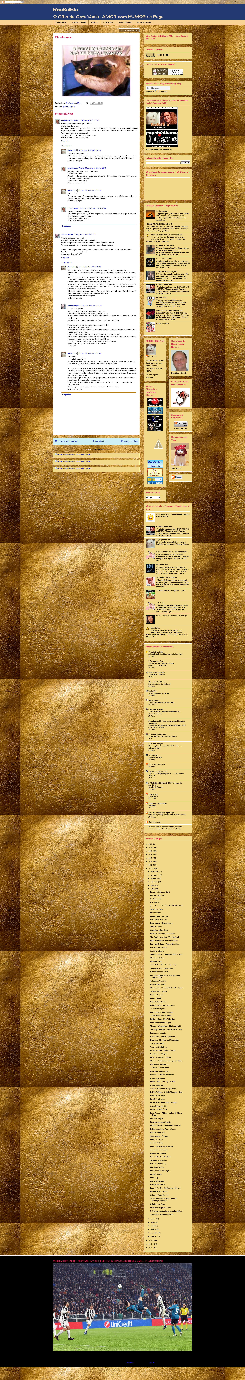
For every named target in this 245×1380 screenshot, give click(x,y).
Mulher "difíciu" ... (158, 926)
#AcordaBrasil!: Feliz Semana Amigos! (162, 736)
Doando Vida (153, 700)
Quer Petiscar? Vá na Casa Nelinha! (164, 940)
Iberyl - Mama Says (157, 895)
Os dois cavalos (162, 211)
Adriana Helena (67, 235)
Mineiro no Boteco (157, 957)
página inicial (61, 22)
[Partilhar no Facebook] (99, 103)
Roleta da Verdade (157, 1181)
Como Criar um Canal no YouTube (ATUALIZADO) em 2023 (161, 664)
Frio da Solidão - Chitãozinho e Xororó (165, 1125)
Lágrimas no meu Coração (160, 1122)
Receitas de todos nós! (156, 672)
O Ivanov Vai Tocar (157, 1095)
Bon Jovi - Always (157, 1167)
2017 (151, 858)
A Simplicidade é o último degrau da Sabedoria (165, 654)
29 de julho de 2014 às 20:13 (90, 150)
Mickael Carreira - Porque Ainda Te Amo (166, 954)
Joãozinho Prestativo (158, 980)
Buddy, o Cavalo (156, 1139)
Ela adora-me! (155, 912)
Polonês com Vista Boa (159, 916)
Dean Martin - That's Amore (161, 923)
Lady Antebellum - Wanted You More (165, 944)
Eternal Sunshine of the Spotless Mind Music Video (165, 976)
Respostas (68, 146)
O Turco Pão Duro (157, 1085)
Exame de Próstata (157, 1078)
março (153, 1229)
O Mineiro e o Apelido (158, 1191)
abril (153, 1225)
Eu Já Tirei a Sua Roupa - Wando (163, 1102)
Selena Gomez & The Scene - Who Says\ (171, 615)
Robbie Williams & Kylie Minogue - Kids (166, 1092)
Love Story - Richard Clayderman (169, 310)
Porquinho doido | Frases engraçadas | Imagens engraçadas (166, 722)
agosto (153, 885)
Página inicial (99, 441)
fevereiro (154, 1232)
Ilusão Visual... (156, 1174)
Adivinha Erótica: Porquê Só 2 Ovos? (170, 590)
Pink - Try (154, 1177)
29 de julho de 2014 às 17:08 (84, 235)
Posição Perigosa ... (157, 1099)
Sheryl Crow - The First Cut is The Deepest (166, 987)
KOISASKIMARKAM (157, 734)
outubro (154, 878)
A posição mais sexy (164, 539)
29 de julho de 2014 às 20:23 (90, 267)
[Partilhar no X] (96, 103)
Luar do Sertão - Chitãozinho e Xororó (165, 1188)
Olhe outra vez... (156, 961)
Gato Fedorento (154, 821)
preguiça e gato (69, 107)
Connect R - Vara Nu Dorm (161, 1156)
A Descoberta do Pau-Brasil (161, 1015)
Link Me (94, 22)
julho (153, 888)
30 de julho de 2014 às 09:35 (95, 168)
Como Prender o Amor (159, 971)
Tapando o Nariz (156, 909)
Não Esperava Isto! (157, 1043)
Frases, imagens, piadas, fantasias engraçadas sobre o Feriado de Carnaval (167, 726)
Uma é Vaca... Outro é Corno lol (162, 1036)
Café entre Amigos (155, 743)
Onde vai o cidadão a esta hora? (162, 933)
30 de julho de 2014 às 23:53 (90, 353)
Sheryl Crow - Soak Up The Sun (162, 1081)
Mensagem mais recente (66, 441)
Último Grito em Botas (165, 245)
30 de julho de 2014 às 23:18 (90, 190)
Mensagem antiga (129, 441)
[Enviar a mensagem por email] (91, 103)
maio (153, 1222)
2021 (151, 844)
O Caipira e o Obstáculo (159, 1064)
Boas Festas (155, 627)
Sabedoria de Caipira (158, 991)
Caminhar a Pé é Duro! (159, 930)
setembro (154, 881)
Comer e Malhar (162, 323)
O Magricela (161, 297)
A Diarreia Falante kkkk (159, 1067)
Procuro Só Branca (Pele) (160, 892)
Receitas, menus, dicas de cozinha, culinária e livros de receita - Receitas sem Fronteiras (165, 827)
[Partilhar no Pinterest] (101, 103)
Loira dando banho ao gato (160, 1022)
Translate (163, 91)
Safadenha (152, 805)
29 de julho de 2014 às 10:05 (89, 120)
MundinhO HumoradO (157, 803)
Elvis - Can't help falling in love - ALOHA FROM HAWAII (166, 774)
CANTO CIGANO (155, 709)
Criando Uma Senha (158, 1001)
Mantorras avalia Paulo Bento (161, 968)
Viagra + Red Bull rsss (158, 1047)
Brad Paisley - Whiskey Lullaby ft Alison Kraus (166, 1114)
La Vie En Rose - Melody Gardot (163, 1050)
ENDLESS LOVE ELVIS (157, 771)
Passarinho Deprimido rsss (160, 1207)
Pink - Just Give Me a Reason (161, 1146)
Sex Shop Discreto (157, 951)
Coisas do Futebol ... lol (159, 1195)
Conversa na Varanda (158, 947)
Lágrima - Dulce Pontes (159, 1071)
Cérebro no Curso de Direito (158, 693)
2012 (151, 1244)
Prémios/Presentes (79, 22)
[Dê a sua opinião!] (94, 103)
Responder (65, 141)
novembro (155, 875)
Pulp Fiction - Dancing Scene (161, 1012)
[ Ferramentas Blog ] (156, 661)
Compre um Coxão (157, 1184)
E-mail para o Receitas (156, 674)
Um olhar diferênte (155, 757)
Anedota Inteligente (157, 1008)
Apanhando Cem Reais (159, 1149)
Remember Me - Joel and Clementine (164, 1040)
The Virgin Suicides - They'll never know (166, 1029)
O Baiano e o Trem (157, 1204)
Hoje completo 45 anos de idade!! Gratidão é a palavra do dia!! (165, 746)
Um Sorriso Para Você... (159, 919)
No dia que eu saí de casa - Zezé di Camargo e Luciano (163, 1199)
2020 (151, 847)
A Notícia (160, 602)
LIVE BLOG (153, 755)
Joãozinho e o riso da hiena (166, 577)
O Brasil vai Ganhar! (158, 1153)
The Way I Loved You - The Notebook (164, 937)
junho (153, 1218)
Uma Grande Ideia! (157, 984)
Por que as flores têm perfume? (159, 684)
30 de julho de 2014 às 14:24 (91, 305)
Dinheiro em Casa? (157, 1132)
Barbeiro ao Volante (158, 1033)
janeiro (154, 1236)
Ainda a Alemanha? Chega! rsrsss (163, 1088)
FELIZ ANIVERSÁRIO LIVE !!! (160, 224)
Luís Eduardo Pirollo (69, 120)
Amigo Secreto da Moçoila (166, 271)
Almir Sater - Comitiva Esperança (163, 964)
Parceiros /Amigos (144, 22)
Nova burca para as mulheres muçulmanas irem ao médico (172, 515)
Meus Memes (108, 22)
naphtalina (129, 1362)
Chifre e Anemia (156, 994)
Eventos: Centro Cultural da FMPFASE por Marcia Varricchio (164, 712)
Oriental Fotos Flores (156, 681)
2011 (151, 1247)
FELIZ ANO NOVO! (164, 258)
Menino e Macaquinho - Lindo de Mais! (165, 1026)
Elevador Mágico (156, 1118)
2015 (151, 865)
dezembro (155, 871)
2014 (151, 868)
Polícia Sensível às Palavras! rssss (163, 1129)
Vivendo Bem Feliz (155, 652)
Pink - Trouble (156, 998)
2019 (151, 851)
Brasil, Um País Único (158, 1109)
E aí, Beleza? (155, 902)
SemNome (184, 428)
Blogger (151, 1362)
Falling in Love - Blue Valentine (162, 1019)
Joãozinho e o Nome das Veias (161, 1214)
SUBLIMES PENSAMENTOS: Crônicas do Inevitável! (165, 784)
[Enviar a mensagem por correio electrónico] (87, 103)
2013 (151, 1240)
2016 (151, 861)
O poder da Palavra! (155, 787)
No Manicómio (156, 898)
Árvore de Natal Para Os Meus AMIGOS (166, 234)
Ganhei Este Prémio (164, 284)
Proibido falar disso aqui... (160, 1170)
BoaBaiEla (65, 9)
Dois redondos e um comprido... (162, 1005)
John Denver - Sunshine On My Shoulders (166, 905)
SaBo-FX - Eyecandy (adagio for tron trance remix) (166, 814)
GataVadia (71, 150)
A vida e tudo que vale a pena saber (161, 702)
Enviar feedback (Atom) (101, 449)
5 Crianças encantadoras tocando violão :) (166, 1211)
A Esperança (153, 796)
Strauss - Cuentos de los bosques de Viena (166, 1060)
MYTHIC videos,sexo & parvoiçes (161, 812)
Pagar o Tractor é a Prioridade (162, 1074)
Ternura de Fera (156, 1142)
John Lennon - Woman (159, 1136)
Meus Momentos (125, 22)
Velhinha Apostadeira (158, 1160)
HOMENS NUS (162, 564)
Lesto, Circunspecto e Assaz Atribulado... (172, 551)
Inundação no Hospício (159, 1053)
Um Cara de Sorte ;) (158, 1163)
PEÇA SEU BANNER (156, 764)
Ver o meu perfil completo (152, 376)
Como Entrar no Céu (158, 1106)
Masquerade (153, 794)
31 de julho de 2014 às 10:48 (95, 208)
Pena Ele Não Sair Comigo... (161, 1057)
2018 (151, 854)
